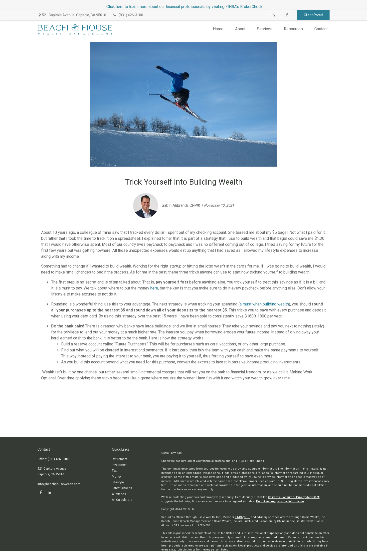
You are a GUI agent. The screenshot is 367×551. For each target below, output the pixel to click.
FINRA (239, 517)
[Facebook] (286, 15)
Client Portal (313, 15)
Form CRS (176, 453)
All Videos (119, 494)
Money (117, 476)
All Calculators (122, 500)
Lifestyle (118, 482)
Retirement (119, 459)
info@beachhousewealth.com (58, 484)
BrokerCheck (255, 461)
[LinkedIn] (273, 15)
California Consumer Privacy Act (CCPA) (294, 497)
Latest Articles (122, 488)
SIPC (247, 517)
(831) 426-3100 (131, 15)
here (154, 288)
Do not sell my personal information (280, 501)
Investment (120, 465)
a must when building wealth (264, 304)
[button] (218, 29)
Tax (114, 470)
